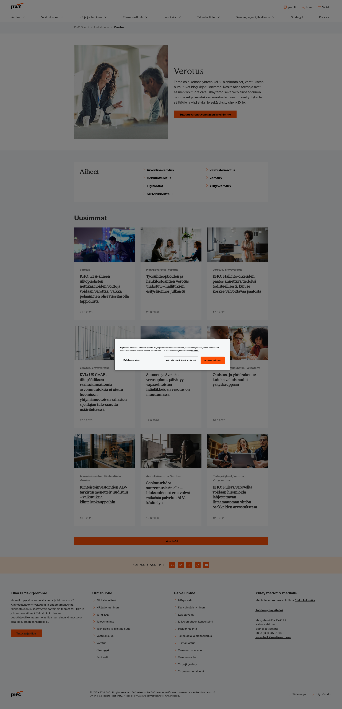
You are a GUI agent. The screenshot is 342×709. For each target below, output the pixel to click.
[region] (172, 354)
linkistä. (195, 350)
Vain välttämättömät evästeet (181, 360)
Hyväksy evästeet (212, 360)
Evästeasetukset (131, 360)
